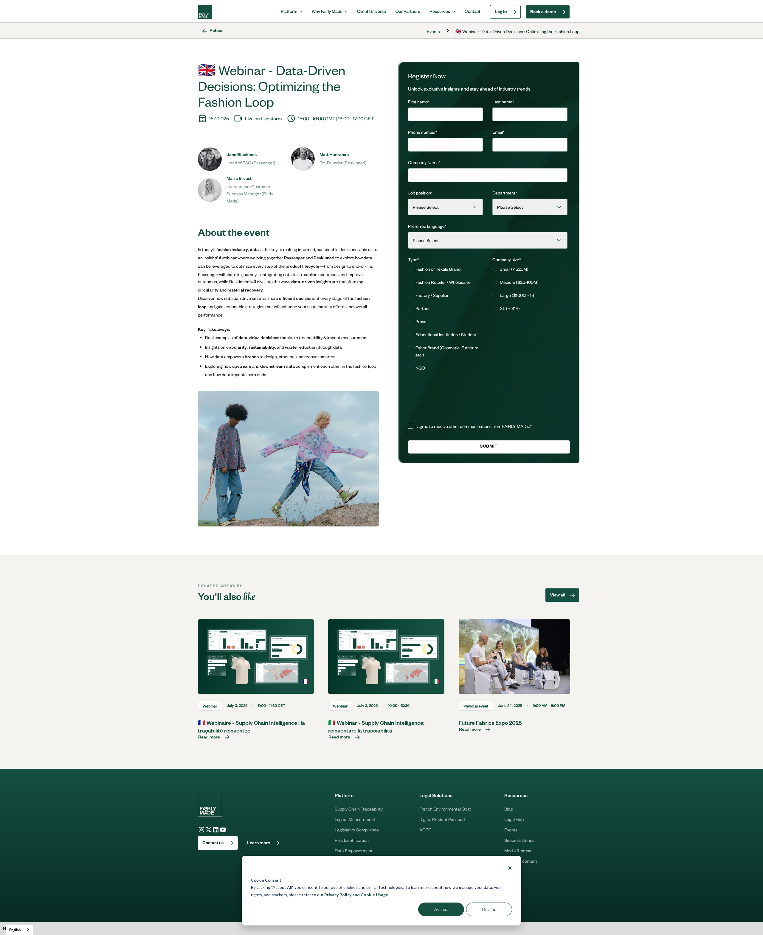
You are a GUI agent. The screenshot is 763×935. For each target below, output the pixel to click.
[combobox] (19, 930)
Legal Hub (514, 819)
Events (433, 31)
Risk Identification (352, 840)
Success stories (519, 840)
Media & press (517, 850)
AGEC (425, 829)
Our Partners (408, 11)
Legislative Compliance (357, 829)
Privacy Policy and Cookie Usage (356, 894)
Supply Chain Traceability (359, 808)
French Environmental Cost (445, 808)
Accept (441, 909)
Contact (472, 11)
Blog (508, 808)
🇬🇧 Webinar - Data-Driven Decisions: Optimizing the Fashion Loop (517, 31)
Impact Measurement (355, 819)
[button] (291, 11)
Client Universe (371, 11)
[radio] (445, 268)
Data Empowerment (354, 850)
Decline (489, 909)
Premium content (520, 861)
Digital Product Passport (442, 819)
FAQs (509, 871)
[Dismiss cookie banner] (510, 868)
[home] (205, 12)
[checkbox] (445, 319)
